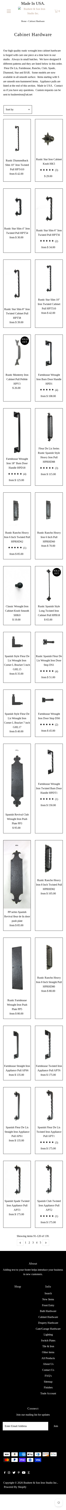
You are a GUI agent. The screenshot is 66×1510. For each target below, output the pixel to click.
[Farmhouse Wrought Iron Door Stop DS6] (48, 700)
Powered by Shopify (15, 1487)
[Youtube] (23, 1473)
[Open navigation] (9, 11)
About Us (48, 1364)
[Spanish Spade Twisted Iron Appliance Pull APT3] (17, 1179)
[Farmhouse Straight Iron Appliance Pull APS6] (17, 1044)
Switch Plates (48, 1340)
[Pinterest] (18, 1473)
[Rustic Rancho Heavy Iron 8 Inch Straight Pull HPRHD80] (48, 956)
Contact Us (48, 1369)
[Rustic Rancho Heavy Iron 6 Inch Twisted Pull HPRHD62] (17, 511)
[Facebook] (4, 1473)
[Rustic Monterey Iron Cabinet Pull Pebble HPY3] (17, 353)
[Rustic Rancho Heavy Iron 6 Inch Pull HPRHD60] (48, 511)
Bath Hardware (48, 1311)
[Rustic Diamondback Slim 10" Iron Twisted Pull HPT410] (17, 138)
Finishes (48, 1387)
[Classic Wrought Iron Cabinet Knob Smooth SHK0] (17, 584)
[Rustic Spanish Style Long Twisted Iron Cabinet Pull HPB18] (48, 584)
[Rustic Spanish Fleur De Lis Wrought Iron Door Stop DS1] (48, 642)
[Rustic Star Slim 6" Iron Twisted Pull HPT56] (48, 208)
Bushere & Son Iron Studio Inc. (40, 1482)
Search (48, 1293)
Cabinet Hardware (48, 1317)
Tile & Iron (48, 1346)
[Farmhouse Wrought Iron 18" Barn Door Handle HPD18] (17, 431)
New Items (48, 1299)
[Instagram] (9, 1473)
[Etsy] (29, 1473)
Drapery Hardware (48, 1322)
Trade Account (48, 1393)
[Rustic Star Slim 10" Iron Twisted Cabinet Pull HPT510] (48, 278)
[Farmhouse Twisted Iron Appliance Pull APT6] (48, 1044)
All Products (48, 1358)
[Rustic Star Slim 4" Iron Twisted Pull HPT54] (17, 207)
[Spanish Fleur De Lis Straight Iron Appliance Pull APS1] (17, 1105)
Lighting (48, 1334)
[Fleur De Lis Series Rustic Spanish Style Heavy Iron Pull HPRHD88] (48, 426)
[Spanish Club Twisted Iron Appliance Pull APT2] (48, 1179)
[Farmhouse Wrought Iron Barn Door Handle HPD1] (48, 353)
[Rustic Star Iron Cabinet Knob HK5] (48, 137)
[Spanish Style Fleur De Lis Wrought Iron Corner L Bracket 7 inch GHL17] (17, 700)
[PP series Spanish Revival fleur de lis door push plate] (17, 874)
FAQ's (48, 1375)
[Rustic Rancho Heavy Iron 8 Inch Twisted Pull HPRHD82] (48, 858)
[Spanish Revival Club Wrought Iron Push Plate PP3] (17, 777)
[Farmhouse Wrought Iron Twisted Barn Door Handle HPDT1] (48, 762)
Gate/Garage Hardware (48, 1328)
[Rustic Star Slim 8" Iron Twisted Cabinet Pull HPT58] (17, 283)
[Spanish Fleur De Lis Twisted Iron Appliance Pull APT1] (48, 1105)
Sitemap (48, 1381)
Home (24, 21)
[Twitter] (14, 1473)
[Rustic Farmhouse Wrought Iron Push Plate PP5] (17, 967)
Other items (48, 1352)
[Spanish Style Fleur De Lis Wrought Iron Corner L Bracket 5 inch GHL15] (17, 642)
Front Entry (48, 1305)
